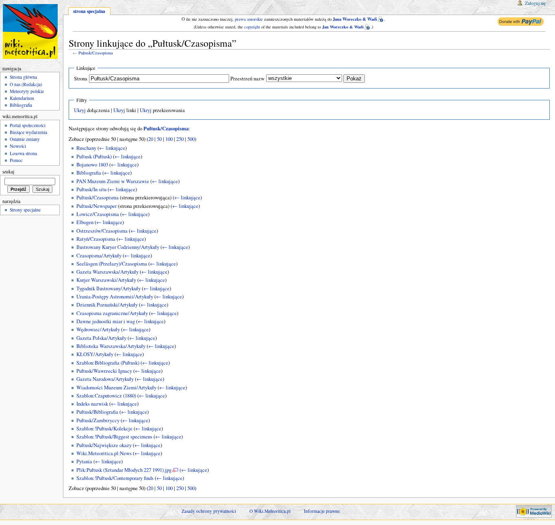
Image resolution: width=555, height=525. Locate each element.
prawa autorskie (249, 19)
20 (150, 139)
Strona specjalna (89, 11)
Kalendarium (22, 98)
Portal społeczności (28, 125)
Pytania (84, 461)
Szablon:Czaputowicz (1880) (106, 395)
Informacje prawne (322, 511)
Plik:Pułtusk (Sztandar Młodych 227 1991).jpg (123, 470)
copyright (252, 27)
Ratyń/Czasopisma (95, 238)
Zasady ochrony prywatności (209, 511)
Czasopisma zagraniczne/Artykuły (112, 313)
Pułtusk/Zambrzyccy (97, 420)
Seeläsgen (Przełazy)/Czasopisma (111, 263)
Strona (80, 78)
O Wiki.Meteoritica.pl (270, 511)
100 (169, 139)
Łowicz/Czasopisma (97, 214)
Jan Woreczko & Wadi (343, 27)
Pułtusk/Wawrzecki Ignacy (104, 370)
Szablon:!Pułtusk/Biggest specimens (114, 436)
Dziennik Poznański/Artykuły (107, 304)
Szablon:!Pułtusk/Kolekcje (104, 428)
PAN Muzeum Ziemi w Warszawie (112, 181)
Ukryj (80, 110)
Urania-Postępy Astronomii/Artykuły (114, 296)
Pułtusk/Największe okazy (104, 445)
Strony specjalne (25, 210)
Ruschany (86, 148)
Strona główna (23, 77)
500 (191, 139)
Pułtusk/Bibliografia (97, 411)
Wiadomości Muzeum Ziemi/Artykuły (116, 387)
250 (180, 139)
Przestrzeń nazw (247, 78)
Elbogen (84, 222)
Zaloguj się (535, 3)
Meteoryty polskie (27, 91)
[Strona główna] (31, 31)
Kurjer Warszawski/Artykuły (106, 280)
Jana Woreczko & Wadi (355, 19)
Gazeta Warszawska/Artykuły (107, 271)
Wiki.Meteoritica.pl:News (104, 453)
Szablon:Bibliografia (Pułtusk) (107, 362)
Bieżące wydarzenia (28, 132)
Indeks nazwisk (92, 403)
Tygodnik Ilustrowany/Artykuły (108, 288)
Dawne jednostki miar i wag (105, 321)
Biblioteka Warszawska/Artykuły (110, 346)
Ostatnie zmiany (25, 139)
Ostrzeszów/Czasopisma (102, 230)
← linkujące (112, 148)
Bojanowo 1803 (92, 164)
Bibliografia (88, 172)
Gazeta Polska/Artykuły (101, 338)
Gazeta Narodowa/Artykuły (105, 379)
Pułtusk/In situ (91, 189)
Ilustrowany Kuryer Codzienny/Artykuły (117, 247)
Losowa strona (23, 153)
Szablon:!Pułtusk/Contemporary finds (115, 478)
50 (159, 139)
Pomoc (16, 160)
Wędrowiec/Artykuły (98, 329)
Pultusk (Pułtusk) (94, 156)
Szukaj (8, 172)
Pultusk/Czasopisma (97, 197)
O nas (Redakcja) (26, 84)
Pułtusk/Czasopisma (95, 53)
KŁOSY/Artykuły (94, 354)
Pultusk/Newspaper (96, 206)
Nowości (18, 146)
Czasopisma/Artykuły (98, 255)
